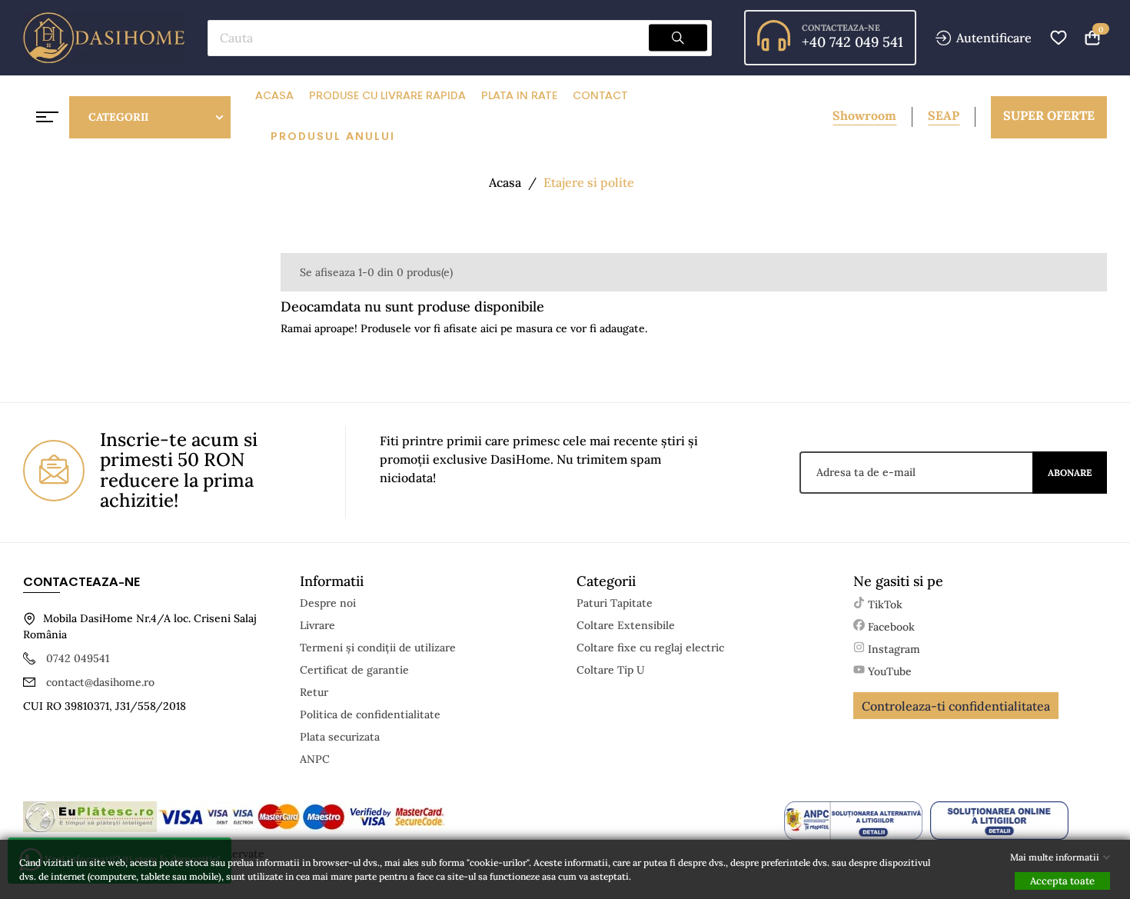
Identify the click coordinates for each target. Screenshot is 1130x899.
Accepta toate (1062, 880)
